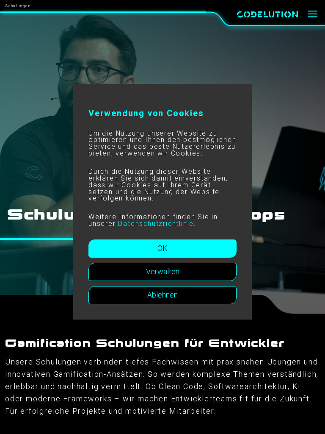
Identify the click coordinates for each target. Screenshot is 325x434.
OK (162, 248)
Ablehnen (162, 295)
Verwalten (162, 271)
